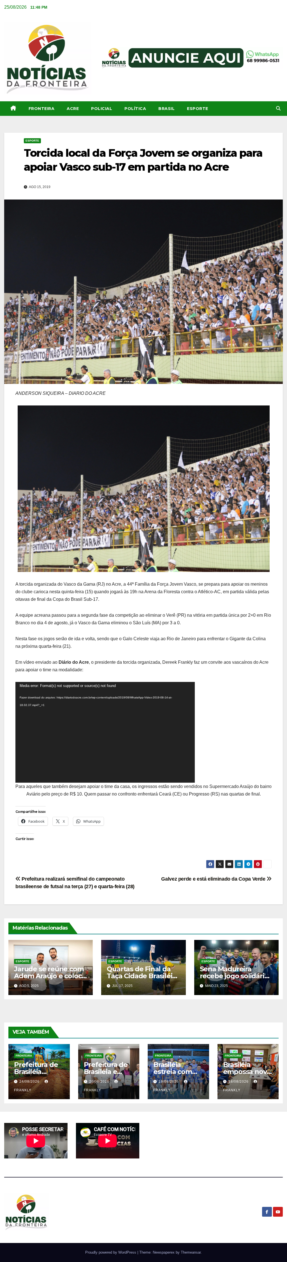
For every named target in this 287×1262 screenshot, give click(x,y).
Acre (73, 108)
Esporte (197, 108)
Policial (101, 108)
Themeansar (191, 1252)
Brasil (166, 108)
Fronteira (42, 108)
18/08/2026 (239, 1081)
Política (135, 108)
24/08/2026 (30, 1081)
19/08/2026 (169, 1081)
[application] (105, 732)
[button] (278, 108)
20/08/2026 (99, 1081)
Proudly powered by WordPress (111, 1252)
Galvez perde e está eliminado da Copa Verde (214, 879)
